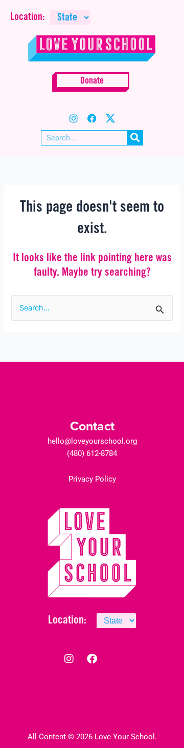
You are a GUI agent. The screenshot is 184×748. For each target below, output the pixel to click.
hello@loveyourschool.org (92, 441)
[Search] (135, 138)
